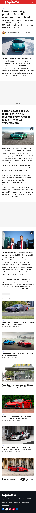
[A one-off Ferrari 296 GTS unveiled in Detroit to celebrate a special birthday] (18, 435)
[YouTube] (13, 509)
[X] (6, 509)
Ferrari (4, 8)
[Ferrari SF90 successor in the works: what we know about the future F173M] (18, 310)
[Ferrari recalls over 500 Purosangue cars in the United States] (18, 341)
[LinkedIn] (17, 509)
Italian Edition (5, 505)
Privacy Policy (17, 502)
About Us (11, 502)
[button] (3, 2)
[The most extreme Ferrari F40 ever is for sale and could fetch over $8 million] (18, 467)
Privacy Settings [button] (26, 502)
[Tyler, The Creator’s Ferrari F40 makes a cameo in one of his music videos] (18, 404)
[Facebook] (3, 509)
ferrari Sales (6, 294)
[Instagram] (10, 509)
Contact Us (4, 502)
